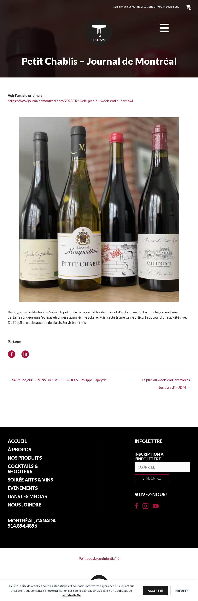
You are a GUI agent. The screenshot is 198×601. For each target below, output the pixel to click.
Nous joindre (24, 504)
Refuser (181, 590)
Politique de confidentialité (99, 558)
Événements (23, 488)
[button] (152, 478)
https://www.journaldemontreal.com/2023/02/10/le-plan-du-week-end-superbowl (70, 101)
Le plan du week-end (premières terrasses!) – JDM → (166, 381)
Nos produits (25, 458)
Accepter (155, 590)
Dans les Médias (27, 496)
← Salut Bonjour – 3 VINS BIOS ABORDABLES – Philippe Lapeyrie (57, 380)
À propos (19, 449)
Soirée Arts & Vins (30, 479)
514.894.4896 (22, 526)
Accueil (17, 441)
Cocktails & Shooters (23, 468)
